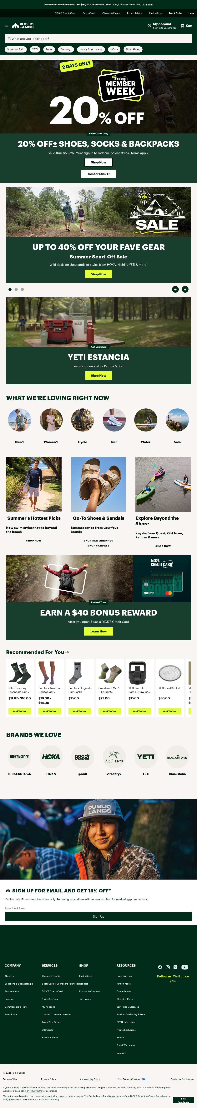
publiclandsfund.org (48, 1099)
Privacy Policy (48, 1079)
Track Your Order (51, 1022)
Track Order (175, 13)
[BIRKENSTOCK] (19, 767)
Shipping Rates (125, 999)
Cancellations (124, 991)
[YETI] (145, 767)
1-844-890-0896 (33, 1090)
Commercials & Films (16, 1006)
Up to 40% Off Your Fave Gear (98, 247)
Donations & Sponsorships (19, 983)
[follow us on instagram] (169, 967)
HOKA (51, 774)
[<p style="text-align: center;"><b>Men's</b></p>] (19, 430)
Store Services (50, 999)
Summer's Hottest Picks (34, 518)
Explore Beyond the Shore (157, 520)
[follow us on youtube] (185, 967)
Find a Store (156, 13)
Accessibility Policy (89, 1079)
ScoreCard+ (89, 13)
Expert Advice (135, 13)
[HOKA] (51, 767)
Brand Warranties (126, 1045)
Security (121, 1052)
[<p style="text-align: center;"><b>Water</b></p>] (145, 430)
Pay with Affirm (50, 1037)
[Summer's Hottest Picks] (34, 510)
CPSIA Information (126, 1022)
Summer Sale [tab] (10, 289)
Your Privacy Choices (129, 1079)
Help (191, 13)
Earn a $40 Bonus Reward (98, 612)
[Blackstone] (177, 767)
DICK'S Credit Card (66, 13)
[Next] (185, 289)
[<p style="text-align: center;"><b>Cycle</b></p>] (82, 430)
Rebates (83, 983)
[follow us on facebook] (161, 967)
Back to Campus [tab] (16, 289)
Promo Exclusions (126, 1029)
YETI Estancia (98, 357)
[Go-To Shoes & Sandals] (98, 510)
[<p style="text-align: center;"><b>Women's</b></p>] (51, 430)
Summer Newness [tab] (22, 289)
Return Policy (124, 983)
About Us (9, 976)
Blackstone (177, 774)
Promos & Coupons (89, 991)
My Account (48, 1006)
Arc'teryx (114, 774)
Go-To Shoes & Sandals (98, 518)
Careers (9, 999)
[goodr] (82, 767)
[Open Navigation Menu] (7, 25)
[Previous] (175, 289)
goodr (82, 774)
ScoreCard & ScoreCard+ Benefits (60, 983)
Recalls (120, 1037)
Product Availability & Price (131, 1014)
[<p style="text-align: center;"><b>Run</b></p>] (114, 430)
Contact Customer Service (56, 1014)
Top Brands (85, 999)
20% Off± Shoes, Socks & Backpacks (98, 143)
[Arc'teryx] (114, 767)
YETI (145, 774)
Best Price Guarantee (128, 1006)
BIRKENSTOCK (19, 774)
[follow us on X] (177, 967)
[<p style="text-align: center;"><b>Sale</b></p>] (177, 430)
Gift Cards (47, 1029)
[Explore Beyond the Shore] (163, 510)
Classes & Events (111, 13)
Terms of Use (10, 1079)
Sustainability (12, 991)
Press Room (11, 1014)
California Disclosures (182, 1079)
